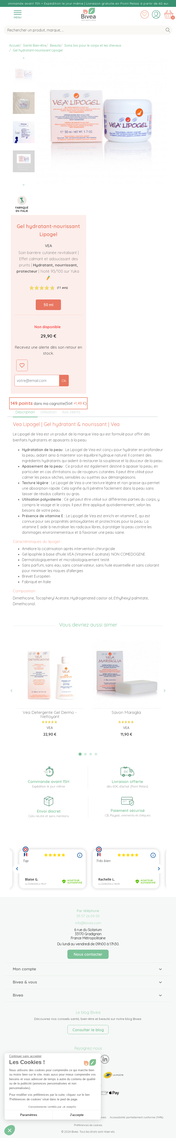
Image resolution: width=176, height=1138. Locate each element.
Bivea (88, 13)
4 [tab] (95, 754)
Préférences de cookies (88, 1125)
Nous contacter (88, 954)
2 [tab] (85, 754)
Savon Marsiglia (126, 712)
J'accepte (77, 1115)
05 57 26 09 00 (88, 916)
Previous (24, 58)
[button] (48, 403)
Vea (48, 245)
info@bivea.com (88, 923)
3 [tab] (90, 754)
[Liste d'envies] (144, 14)
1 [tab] (80, 754)
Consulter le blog (88, 1029)
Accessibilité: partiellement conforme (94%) (136, 1117)
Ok (64, 380)
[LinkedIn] (104, 1059)
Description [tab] (25, 412)
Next (24, 184)
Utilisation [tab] (48, 412)
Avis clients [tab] (71, 412)
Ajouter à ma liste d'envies (22, 365)
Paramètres (28, 1115)
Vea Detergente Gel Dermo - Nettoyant (50, 714)
